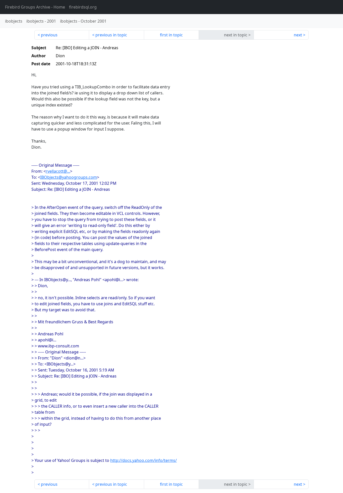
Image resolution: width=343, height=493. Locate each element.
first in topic (171, 35)
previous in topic (111, 35)
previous (49, 35)
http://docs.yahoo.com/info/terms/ (143, 460)
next (298, 35)
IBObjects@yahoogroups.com (68, 177)
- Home (35, 7)
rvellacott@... (58, 171)
